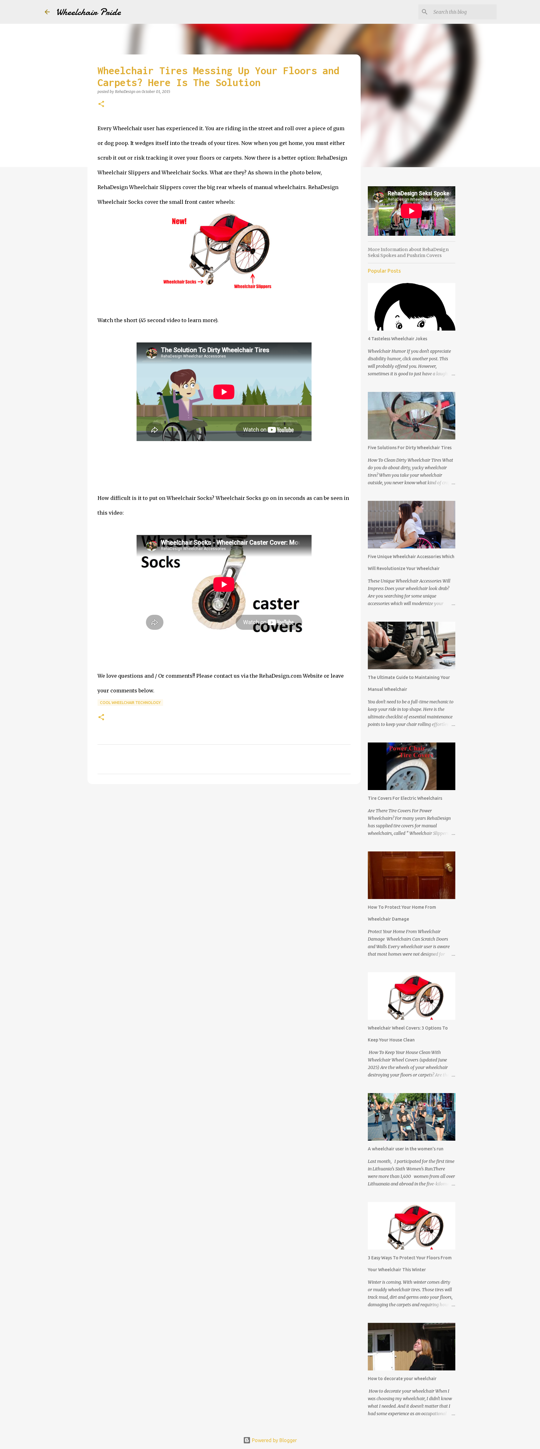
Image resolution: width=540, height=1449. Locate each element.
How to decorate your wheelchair (402, 1378)
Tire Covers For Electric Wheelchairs (405, 798)
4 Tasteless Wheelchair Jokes (397, 338)
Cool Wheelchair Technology (130, 703)
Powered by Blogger (274, 1440)
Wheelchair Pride (88, 12)
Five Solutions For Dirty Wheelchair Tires (410, 447)
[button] (101, 104)
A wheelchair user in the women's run (405, 1148)
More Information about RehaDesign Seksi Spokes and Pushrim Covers (408, 252)
